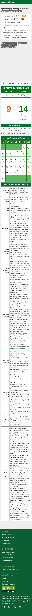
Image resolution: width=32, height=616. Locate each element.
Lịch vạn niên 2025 (7, 555)
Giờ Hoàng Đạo (5, 191)
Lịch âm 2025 (6, 540)
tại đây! (11, 603)
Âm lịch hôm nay (7, 535)
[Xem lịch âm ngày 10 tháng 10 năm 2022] (3, 158)
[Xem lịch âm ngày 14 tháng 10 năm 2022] (20, 158)
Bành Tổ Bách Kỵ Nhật (6, 251)
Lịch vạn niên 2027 (7, 560)
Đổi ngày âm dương (8, 537)
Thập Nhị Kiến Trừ (6, 362)
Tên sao (12, 282)
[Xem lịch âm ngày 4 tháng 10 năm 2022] (7, 152)
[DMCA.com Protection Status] (8, 589)
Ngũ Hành (5, 228)
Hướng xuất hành (5, 421)
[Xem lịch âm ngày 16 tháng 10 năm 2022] (28, 158)
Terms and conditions (8, 584)
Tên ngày (13, 284)
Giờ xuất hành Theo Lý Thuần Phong (5, 474)
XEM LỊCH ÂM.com (8, 2)
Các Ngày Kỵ (6, 209)
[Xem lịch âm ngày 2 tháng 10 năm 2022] (28, 145)
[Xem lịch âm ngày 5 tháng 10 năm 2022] (11, 152)
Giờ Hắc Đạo (6, 200)
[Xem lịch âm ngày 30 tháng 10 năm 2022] (28, 171)
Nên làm (12, 290)
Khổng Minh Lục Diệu (6, 270)
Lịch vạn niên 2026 (7, 558)
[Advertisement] (16, 65)
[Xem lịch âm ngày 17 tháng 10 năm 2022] (3, 164)
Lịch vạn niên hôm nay (8, 552)
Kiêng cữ (12, 294)
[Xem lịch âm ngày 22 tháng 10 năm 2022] (24, 164)
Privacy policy (6, 581)
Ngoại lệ (12, 308)
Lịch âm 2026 (6, 543)
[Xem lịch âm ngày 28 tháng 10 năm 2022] (20, 171)
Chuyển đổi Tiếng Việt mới (10, 569)
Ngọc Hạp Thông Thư (6, 394)
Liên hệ (4, 578)
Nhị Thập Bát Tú (6, 315)
